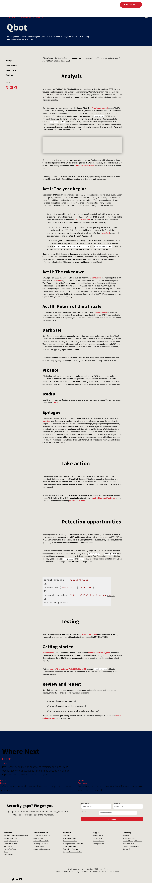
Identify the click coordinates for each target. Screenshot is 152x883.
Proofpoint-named (100, 108)
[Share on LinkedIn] (12, 87)
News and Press (128, 844)
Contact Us (126, 849)
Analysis (9, 60)
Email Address (90, 812)
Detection (11, 70)
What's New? (8, 854)
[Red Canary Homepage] (19, 5)
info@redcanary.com (76, 869)
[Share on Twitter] (8, 87)
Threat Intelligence (10, 844)
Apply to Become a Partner (72, 852)
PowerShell (105, 233)
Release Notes (38, 846)
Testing (9, 75)
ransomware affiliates (84, 165)
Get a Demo (130, 5)
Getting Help (97, 838)
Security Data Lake (10, 838)
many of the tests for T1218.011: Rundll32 (68, 669)
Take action (11, 65)
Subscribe (112, 820)
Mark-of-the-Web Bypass (99, 653)
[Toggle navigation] (144, 5)
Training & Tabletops (11, 841)
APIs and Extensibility (41, 841)
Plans (6, 852)
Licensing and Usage (40, 844)
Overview (66, 835)
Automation (8, 846)
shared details (100, 312)
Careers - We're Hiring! (131, 846)
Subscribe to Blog (129, 838)
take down (57, 280)
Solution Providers (69, 846)
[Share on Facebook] (16, 87)
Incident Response (69, 838)
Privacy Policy (103, 869)
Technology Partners (70, 849)
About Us (126, 835)
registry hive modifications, (103, 498)
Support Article (98, 835)
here (56, 403)
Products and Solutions (41, 835)
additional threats (77, 501)
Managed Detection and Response (16, 835)
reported (46, 421)
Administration (38, 838)
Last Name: (121, 803)
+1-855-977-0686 (91, 869)
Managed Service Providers (73, 844)
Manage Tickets (98, 844)
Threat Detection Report (19, 17)
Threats (38, 17)
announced (96, 278)
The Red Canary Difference (132, 841)
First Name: (89, 803)
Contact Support (98, 841)
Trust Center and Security (98, 871)
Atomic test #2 (49, 653)
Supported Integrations (41, 849)
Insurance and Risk (70, 841)
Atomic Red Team (89, 634)
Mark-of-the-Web (83, 219)
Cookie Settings (114, 871)
